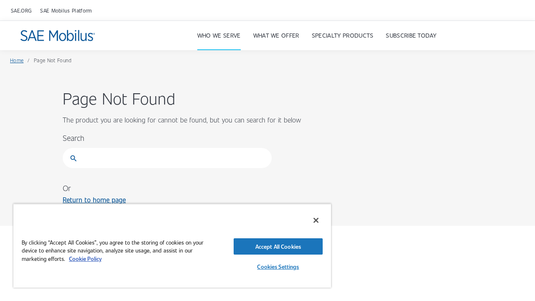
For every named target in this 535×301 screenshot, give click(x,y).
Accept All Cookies (278, 246)
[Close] (316, 220)
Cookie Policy (85, 258)
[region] (172, 246)
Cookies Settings (278, 266)
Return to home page (94, 199)
